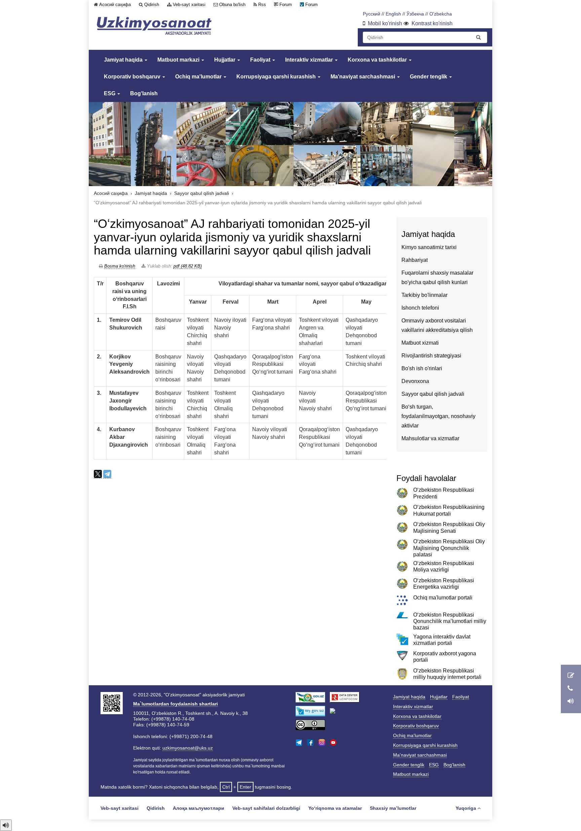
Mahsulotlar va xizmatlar (430, 438)
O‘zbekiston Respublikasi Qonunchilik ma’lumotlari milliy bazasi (449, 621)
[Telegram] (107, 474)
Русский (371, 13)
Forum (285, 4)
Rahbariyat (414, 260)
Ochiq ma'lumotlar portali (442, 597)
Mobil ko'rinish (385, 23)
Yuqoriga (466, 808)
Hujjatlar (225, 60)
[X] (98, 474)
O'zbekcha (440, 13)
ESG (110, 93)
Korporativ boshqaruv (133, 76)
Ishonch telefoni (420, 308)
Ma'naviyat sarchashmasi (363, 76)
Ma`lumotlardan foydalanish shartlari (175, 703)
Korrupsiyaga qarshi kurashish (276, 76)
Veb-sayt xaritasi (189, 4)
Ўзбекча (415, 13)
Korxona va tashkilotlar (378, 60)
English (393, 13)
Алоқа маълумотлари (198, 808)
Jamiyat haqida (124, 60)
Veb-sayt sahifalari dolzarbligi (266, 808)
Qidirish (151, 4)
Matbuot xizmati (420, 343)
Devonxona (415, 381)
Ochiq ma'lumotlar (199, 76)
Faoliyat (261, 60)
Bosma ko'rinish (119, 266)
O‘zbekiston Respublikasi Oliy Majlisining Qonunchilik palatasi (449, 548)
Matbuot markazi (179, 60)
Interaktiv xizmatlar (309, 60)
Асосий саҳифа (115, 4)
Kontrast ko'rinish (432, 23)
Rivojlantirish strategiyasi (431, 355)
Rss (262, 4)
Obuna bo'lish (232, 4)
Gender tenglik (429, 76)
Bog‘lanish (144, 93)
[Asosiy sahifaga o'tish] (154, 26)
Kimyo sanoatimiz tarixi (429, 247)
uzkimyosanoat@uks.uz (187, 748)
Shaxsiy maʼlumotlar (393, 808)
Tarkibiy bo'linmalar (424, 295)
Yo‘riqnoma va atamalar (335, 808)
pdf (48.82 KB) (187, 266)
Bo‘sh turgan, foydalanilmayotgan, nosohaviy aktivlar (438, 416)
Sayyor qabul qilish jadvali (201, 193)
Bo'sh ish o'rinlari (421, 368)
